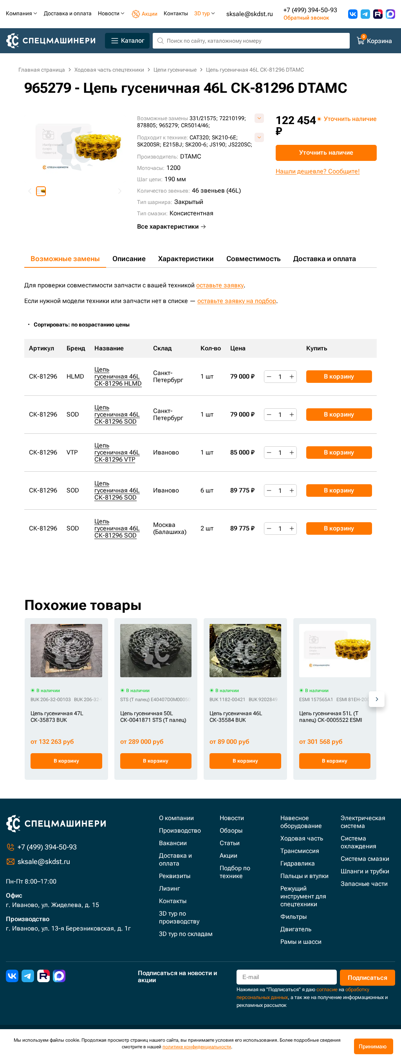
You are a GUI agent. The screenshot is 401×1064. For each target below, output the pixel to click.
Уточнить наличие (326, 152)
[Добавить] (291, 376)
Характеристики (186, 258)
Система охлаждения (358, 842)
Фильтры (293, 916)
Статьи (230, 843)
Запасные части (364, 883)
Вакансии (173, 843)
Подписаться (367, 977)
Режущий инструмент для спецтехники (303, 896)
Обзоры (231, 830)
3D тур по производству (179, 917)
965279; (169, 125)
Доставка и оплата (324, 258)
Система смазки (365, 858)
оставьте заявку (220, 285)
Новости (232, 818)
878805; (147, 125)
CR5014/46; (195, 125)
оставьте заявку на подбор (236, 301)
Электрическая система (363, 822)
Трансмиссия (299, 851)
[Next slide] (119, 191)
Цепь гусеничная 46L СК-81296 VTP (117, 452)
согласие (327, 989)
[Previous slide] (30, 191)
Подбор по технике (235, 872)
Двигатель (295, 929)
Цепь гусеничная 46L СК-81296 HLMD (118, 376)
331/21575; (204, 118)
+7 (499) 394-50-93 (310, 10)
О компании (176, 818)
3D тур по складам (186, 934)
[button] (41, 191)
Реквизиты (174, 876)
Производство (180, 830)
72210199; (232, 118)
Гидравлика (297, 863)
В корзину (339, 376)
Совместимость (253, 258)
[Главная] (54, 40)
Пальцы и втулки (304, 876)
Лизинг (169, 888)
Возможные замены (65, 258)
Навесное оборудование (301, 822)
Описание (129, 258)
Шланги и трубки (365, 871)
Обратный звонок (306, 17)
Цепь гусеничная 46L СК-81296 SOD (117, 414)
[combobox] (86, 325)
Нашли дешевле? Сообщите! (318, 171)
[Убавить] (269, 376)
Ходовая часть (301, 838)
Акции (228, 855)
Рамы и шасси (301, 941)
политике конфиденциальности (197, 1047)
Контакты (172, 901)
